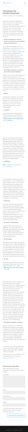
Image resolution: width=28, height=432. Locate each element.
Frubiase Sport (19, 55)
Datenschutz (16, 430)
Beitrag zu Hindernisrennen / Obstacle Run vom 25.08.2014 (14, 50)
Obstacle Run (12, 15)
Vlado (6, 15)
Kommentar (6, 374)
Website (5, 402)
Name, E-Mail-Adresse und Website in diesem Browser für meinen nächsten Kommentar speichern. (13, 410)
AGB (21, 430)
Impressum (9, 430)
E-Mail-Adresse (7, 396)
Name (5, 390)
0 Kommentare (19, 15)
